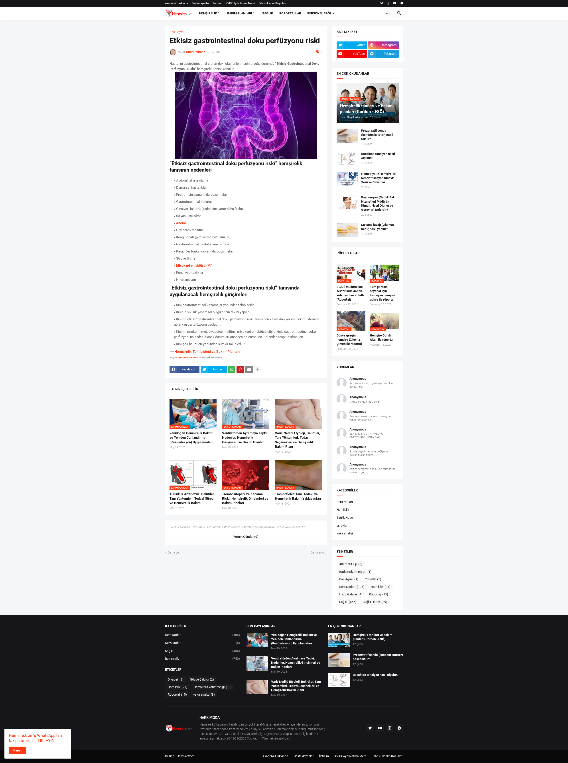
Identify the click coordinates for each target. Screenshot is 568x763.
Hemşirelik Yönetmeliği (213, 687)
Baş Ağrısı (348, 579)
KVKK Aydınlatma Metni (240, 3)
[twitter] (381, 3)
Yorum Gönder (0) (245, 536)
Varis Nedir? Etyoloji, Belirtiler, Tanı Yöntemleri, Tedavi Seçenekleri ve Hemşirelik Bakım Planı (297, 440)
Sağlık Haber (345, 517)
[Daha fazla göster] (257, 369)
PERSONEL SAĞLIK (321, 13)
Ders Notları (345, 502)
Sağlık (347, 602)
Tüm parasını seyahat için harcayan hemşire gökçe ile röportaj (382, 293)
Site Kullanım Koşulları (272, 3)
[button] (388, 13)
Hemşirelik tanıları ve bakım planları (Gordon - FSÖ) (372, 637)
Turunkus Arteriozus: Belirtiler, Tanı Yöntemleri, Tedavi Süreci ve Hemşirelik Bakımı (192, 498)
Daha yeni (174, 552)
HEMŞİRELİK (208, 13)
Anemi (181, 223)
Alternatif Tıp (350, 564)
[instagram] (388, 3)
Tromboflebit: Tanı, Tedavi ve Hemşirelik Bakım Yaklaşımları (298, 496)
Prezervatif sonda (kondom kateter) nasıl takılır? (377, 135)
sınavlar (342, 525)
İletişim (217, 3)
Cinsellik (373, 579)
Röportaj (378, 594)
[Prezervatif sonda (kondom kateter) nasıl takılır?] (347, 136)
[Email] (249, 369)
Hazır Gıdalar (351, 594)
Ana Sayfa (177, 31)
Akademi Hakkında (176, 3)
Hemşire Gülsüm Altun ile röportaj (382, 337)
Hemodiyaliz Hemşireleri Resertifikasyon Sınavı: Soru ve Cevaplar (378, 178)
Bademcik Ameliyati (355, 571)
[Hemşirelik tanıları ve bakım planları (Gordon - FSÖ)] (339, 640)
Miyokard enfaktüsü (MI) (194, 266)
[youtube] (394, 3)
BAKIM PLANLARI (239, 13)
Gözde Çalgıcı (202, 679)
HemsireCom (185, 756)
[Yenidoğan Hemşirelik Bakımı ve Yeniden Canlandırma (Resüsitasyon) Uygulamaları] (257, 640)
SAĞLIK (267, 13)
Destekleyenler (200, 3)
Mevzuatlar (202, 643)
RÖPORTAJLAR (290, 13)
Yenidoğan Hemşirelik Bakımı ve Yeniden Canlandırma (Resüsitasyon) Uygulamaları (191, 437)
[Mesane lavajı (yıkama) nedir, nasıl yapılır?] (347, 230)
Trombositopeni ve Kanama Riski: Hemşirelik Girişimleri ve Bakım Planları (245, 498)
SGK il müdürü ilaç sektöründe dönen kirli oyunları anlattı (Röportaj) (350, 293)
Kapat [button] (17, 750)
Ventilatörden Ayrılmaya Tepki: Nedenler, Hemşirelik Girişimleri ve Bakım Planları (245, 437)
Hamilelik (343, 509)
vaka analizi (345, 533)
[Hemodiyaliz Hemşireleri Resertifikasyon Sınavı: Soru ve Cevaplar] (347, 179)
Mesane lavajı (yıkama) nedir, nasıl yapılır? (377, 227)
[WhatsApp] (231, 369)
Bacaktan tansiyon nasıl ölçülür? (378, 156)
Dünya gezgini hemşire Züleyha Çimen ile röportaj (349, 340)
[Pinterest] (240, 369)
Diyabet (175, 679)
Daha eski (317, 552)
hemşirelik (202, 658)
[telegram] (401, 3)
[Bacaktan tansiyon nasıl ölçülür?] (347, 159)
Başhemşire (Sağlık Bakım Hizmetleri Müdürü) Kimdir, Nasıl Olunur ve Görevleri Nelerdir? (379, 204)
